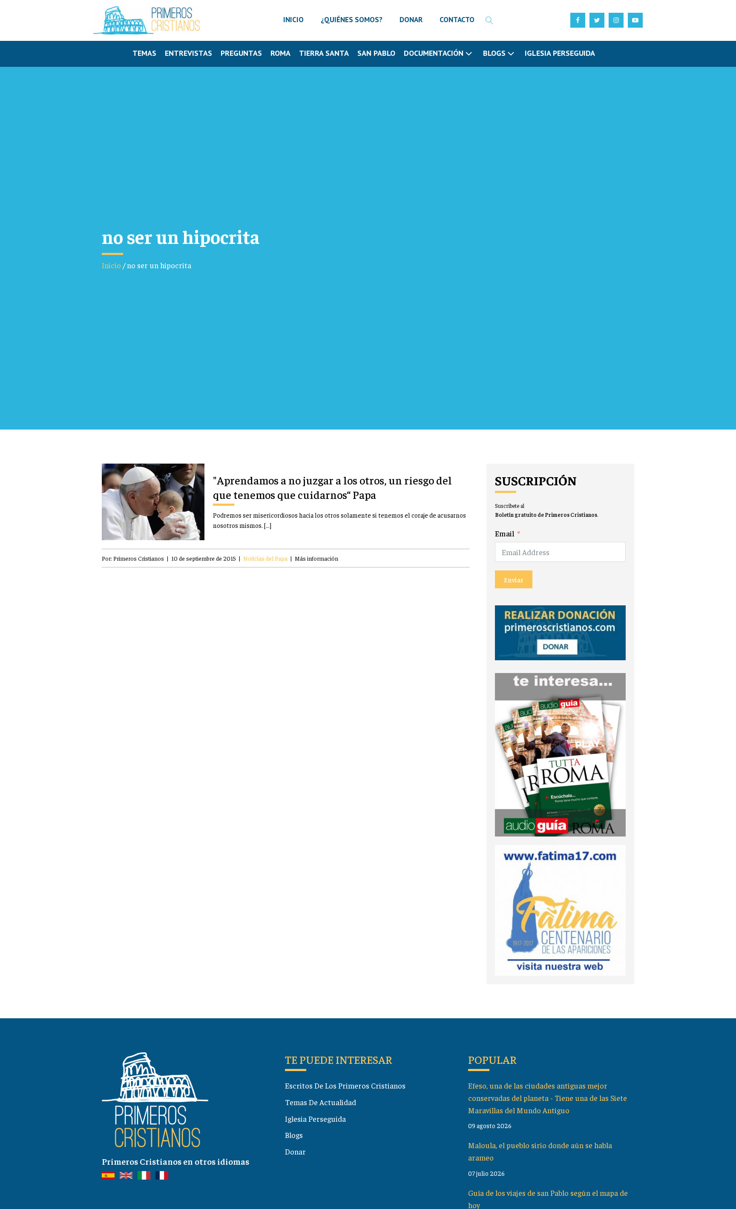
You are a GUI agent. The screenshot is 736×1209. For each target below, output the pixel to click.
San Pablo (376, 53)
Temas (144, 53)
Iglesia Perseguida (560, 53)
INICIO (293, 19)
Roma (280, 53)
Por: (133, 558)
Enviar (513, 579)
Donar (295, 1151)
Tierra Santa (324, 53)
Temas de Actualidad (320, 1102)
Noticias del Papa (265, 558)
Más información (316, 558)
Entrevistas (188, 53)
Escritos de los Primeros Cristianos (345, 1085)
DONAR (411, 19)
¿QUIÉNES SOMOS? (351, 19)
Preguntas (241, 53)
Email (505, 533)
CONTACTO (457, 19)
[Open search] (489, 20)
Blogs (294, 1135)
